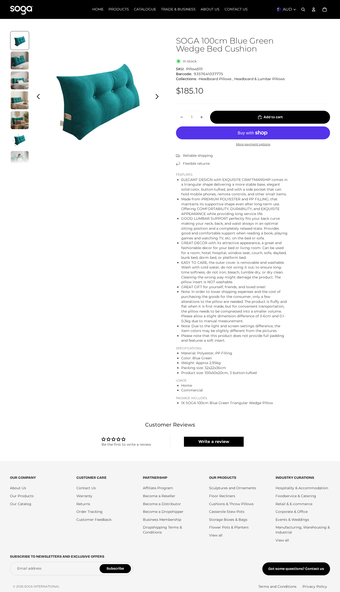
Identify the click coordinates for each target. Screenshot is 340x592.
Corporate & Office (292, 511)
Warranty (84, 496)
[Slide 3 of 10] (20, 80)
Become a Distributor (162, 504)
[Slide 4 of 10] (20, 100)
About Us (18, 488)
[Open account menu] (313, 9)
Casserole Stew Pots (226, 511)
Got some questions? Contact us (296, 569)
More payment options (253, 144)
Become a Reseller (159, 496)
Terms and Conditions (277, 586)
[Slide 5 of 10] (20, 120)
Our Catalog (20, 504)
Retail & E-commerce (294, 504)
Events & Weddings (292, 519)
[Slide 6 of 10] (20, 140)
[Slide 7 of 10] (20, 160)
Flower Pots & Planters (229, 527)
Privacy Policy (314, 586)
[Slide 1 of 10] (20, 41)
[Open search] (303, 9)
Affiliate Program (158, 488)
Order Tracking (89, 511)
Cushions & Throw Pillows (231, 504)
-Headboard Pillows (214, 79)
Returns (83, 504)
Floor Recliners (222, 496)
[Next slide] (158, 97)
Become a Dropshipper (163, 511)
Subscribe (115, 568)
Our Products (22, 496)
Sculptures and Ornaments (232, 488)
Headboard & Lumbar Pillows (259, 79)
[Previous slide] (37, 97)
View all (216, 535)
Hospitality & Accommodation (302, 488)
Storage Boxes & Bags (228, 519)
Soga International (41, 586)
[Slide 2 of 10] (20, 60)
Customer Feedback (94, 519)
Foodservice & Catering (296, 496)
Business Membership (162, 519)
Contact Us (86, 488)
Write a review (213, 441)
